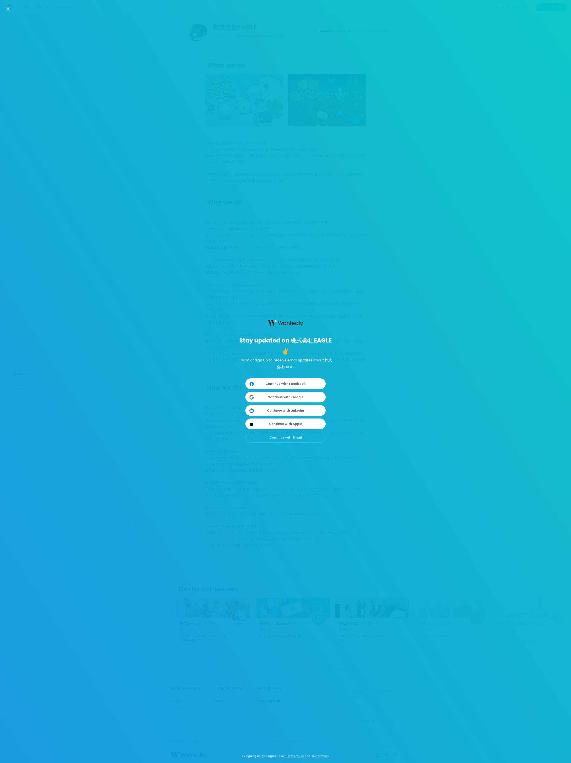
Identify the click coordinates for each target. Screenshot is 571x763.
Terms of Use (295, 756)
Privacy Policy (320, 756)
